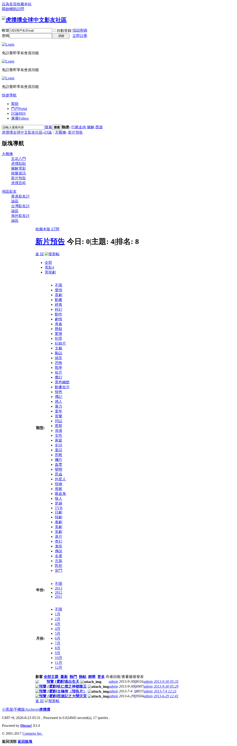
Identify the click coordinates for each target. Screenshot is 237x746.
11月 (58, 663)
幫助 (15, 104)
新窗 (39, 677)
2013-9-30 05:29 (166, 686)
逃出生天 (72, 681)
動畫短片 (62, 387)
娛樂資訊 (18, 173)
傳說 (58, 551)
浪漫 (58, 431)
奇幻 (58, 541)
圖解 (90, 127)
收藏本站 (24, 4)
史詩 (58, 445)
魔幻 (58, 377)
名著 (58, 556)
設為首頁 (9, 4)
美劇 (58, 527)
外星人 (60, 479)
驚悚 (58, 334)
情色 (58, 392)
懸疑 (58, 329)
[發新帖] (52, 254)
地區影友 (9, 191)
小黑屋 (7, 709)
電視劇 (50, 272)
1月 (57, 614)
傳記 (58, 397)
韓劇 (58, 517)
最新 (64, 677)
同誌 (58, 421)
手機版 (19, 709)
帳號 (5, 30)
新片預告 (75, 132)
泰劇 (58, 522)
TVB (58, 508)
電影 (49, 267)
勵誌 (58, 353)
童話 (58, 450)
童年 (58, 411)
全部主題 (51, 677)
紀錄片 (60, 343)
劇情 (58, 319)
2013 (58, 588)
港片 (58, 536)
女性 (58, 435)
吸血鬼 (60, 494)
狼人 (58, 498)
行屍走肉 (78, 127)
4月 (57, 624)
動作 (58, 314)
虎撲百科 (18, 183)
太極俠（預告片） (72, 691)
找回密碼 (79, 30)
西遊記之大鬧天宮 (72, 696)
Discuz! (26, 726)
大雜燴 (60, 132)
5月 (57, 633)
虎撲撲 (44, 709)
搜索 (48, 127)
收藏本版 (43, 229)
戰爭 (58, 368)
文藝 (58, 348)
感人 (58, 401)
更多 (101, 677)
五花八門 (18, 159)
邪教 (58, 455)
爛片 (58, 460)
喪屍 (58, 489)
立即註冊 (79, 36)
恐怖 (58, 363)
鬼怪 (58, 546)
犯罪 (58, 338)
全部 (48, 263)
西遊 (99, 127)
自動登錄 (64, 31)
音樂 (58, 416)
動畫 (58, 300)
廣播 (20, 118)
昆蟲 (58, 474)
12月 (58, 667)
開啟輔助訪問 (13, 9)
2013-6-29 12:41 (166, 696)
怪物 (58, 484)
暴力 (58, 406)
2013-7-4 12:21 (165, 691)
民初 (58, 566)
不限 (58, 285)
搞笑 (58, 358)
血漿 (58, 464)
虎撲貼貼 (18, 163)
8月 (57, 648)
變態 (58, 469)
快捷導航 (9, 95)
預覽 (50, 681)
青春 (58, 324)
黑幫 (58, 426)
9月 (57, 653)
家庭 (58, 440)
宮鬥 (58, 570)
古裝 (58, 561)
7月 (57, 643)
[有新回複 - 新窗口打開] (37, 682)
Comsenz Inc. (32, 733)
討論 (18, 113)
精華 (92, 677)
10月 (58, 658)
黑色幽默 (62, 382)
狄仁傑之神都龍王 (72, 686)
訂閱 (55, 229)
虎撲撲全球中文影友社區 (22, 132)
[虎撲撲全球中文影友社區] (34, 20)
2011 (58, 597)
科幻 (58, 309)
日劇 (58, 512)
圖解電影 (18, 168)
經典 (58, 305)
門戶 (19, 109)
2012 (58, 592)
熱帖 (82, 677)
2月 (57, 619)
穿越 (58, 503)
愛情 (58, 290)
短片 (58, 372)
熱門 (73, 677)
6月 (57, 638)
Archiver (31, 709)
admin (113, 681)
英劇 (58, 532)
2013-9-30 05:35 (166, 681)
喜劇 (58, 295)
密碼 (5, 36)
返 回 (39, 254)
